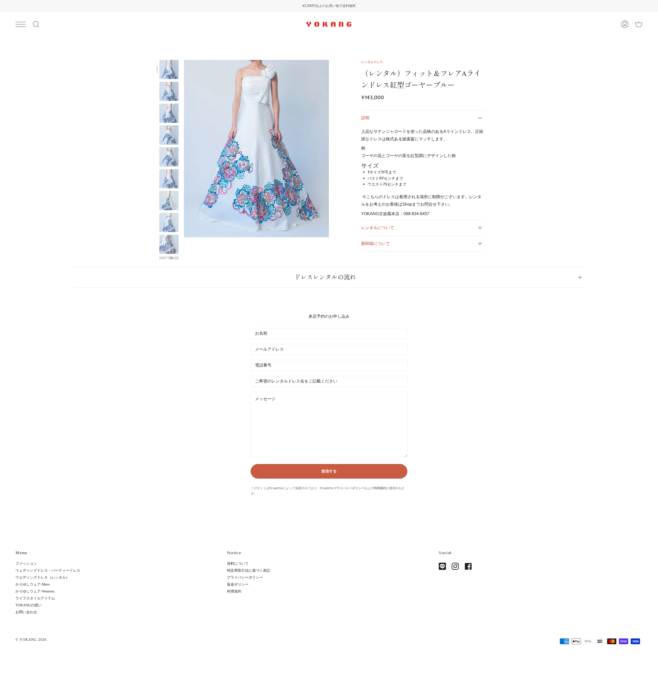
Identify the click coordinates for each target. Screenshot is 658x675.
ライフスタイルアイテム (35, 598)
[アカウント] (625, 24)
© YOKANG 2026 (31, 639)
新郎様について (375, 243)
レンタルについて (377, 227)
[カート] (639, 24)
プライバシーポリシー (348, 488)
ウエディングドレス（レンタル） (42, 577)
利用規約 (379, 488)
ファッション (26, 563)
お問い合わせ (26, 612)
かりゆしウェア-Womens (34, 591)
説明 (365, 118)
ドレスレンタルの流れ (325, 277)
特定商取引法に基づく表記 (248, 570)
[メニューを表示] (20, 24)
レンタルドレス (372, 62)
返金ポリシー (238, 584)
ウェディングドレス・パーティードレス (47, 570)
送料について (238, 563)
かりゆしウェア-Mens (32, 584)
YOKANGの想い (28, 605)
